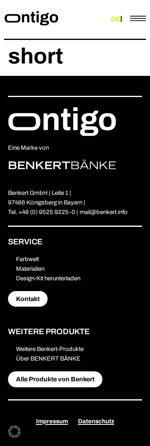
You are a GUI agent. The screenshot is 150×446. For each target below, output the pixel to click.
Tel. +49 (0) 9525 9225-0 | (43, 212)
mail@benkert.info (104, 212)
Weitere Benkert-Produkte (50, 349)
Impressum (52, 421)
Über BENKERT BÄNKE (48, 358)
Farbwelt (27, 259)
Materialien (30, 269)
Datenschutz (96, 421)
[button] (14, 431)
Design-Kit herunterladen (48, 278)
